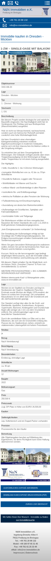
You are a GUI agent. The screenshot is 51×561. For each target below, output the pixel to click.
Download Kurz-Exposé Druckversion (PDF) (25, 495)
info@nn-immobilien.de (21, 25)
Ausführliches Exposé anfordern (20, 488)
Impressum (18, 553)
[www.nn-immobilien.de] (13, 481)
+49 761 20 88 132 (19, 20)
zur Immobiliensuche (25, 520)
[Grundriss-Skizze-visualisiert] (38, 481)
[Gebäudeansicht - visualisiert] (38, 464)
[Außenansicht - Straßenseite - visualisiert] (13, 464)
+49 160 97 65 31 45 (29, 544)
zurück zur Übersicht (37, 504)
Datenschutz (32, 553)
